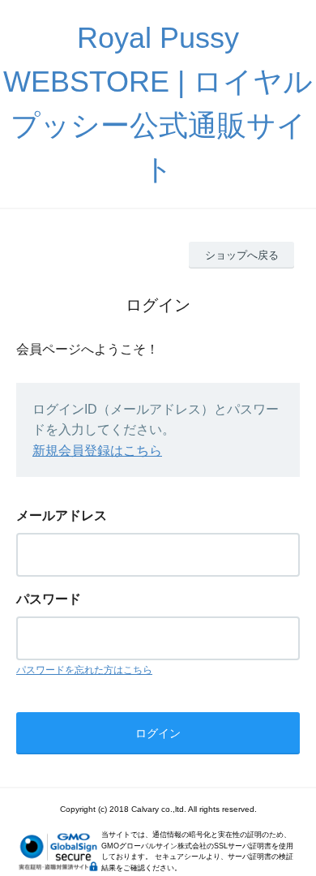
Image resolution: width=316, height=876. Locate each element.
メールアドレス (61, 515)
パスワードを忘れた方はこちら (84, 670)
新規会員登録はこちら (97, 450)
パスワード (48, 599)
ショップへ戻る (242, 255)
